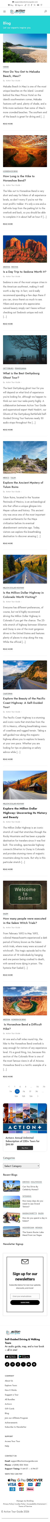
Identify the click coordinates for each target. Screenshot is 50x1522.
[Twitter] (23, 1364)
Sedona (14, 267)
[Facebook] (31, 5)
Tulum (13, 478)
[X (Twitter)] (35, 5)
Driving (26, 1182)
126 (30, 1096)
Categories (9, 1158)
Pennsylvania (20, 368)
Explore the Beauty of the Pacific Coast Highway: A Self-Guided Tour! (24, 702)
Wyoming (26, 1196)
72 (38, 1086)
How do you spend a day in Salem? (34, 1219)
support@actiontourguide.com (26, 2)
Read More (8, 124)
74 (11, 1091)
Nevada (38, 1227)
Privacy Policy (8, 1504)
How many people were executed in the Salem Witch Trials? (24, 920)
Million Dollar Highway (13, 588)
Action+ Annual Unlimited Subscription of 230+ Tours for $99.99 (22, 1141)
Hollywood (36, 1182)
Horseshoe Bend (10, 171)
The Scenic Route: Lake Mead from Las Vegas (33, 1233)
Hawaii (6, 67)
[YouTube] (38, 5)
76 (24, 1091)
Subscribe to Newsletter (15, 1427)
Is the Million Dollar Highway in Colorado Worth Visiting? (23, 595)
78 (37, 1091)
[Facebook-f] (18, 1364)
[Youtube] (28, 1364)
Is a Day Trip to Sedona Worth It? (24, 272)
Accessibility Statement (36, 1504)
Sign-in (20, 5)
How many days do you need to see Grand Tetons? (32, 1204)
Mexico (6, 478)
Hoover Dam (28, 1227)
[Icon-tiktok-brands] (7, 1364)
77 (30, 1091)
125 (23, 1096)
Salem (5, 913)
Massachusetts (29, 1213)
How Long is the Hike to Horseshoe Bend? (19, 178)
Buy (11, 5)
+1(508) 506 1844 (20, 1465)
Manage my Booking (25, 1501)
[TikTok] (25, 5)
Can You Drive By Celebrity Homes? (30, 1188)
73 (44, 1086)
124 (16, 1096)
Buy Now (25, 1148)
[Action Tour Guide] (18, 11)
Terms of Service (25, 1506)
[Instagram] (28, 5)
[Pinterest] (41, 5)
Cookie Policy (20, 1504)
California (7, 693)
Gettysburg (8, 368)
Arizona (6, 267)
